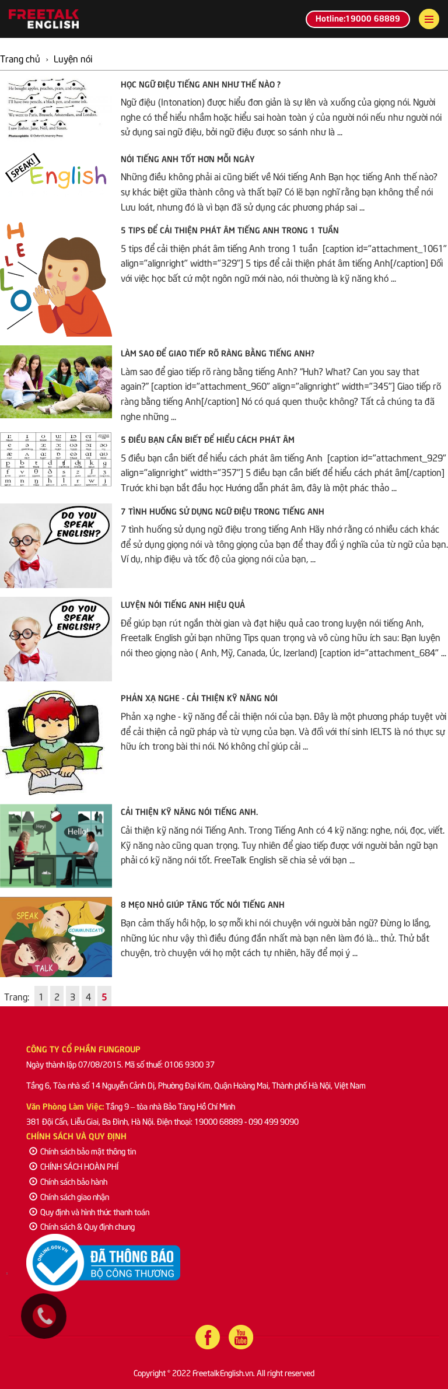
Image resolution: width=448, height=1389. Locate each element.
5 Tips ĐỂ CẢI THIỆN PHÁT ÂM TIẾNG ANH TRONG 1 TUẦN (230, 229)
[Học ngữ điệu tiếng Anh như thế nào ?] (56, 109)
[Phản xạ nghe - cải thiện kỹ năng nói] (56, 742)
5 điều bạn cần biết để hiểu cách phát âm (208, 439)
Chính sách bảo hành (73, 1181)
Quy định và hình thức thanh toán (94, 1211)
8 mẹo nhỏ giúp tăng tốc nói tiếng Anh (203, 903)
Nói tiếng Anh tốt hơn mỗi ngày (188, 158)
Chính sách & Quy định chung (87, 1225)
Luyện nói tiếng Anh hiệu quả (183, 604)
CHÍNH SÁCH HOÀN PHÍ (79, 1165)
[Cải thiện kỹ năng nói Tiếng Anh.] (56, 846)
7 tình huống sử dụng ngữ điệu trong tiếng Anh (222, 510)
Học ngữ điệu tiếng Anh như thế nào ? (201, 83)
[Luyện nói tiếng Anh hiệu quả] (56, 639)
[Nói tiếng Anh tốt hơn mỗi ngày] (56, 175)
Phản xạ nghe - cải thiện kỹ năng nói (199, 697)
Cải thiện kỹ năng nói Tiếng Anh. (189, 811)
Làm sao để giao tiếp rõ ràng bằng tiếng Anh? (217, 352)
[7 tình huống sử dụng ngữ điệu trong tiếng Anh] (56, 545)
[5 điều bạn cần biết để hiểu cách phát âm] (56, 459)
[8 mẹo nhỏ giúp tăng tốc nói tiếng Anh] (56, 937)
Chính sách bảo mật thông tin (88, 1150)
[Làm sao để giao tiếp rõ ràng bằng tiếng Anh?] (56, 381)
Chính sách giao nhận (74, 1196)
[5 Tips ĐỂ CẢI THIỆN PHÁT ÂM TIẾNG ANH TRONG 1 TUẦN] (56, 279)
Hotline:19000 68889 (358, 17)
